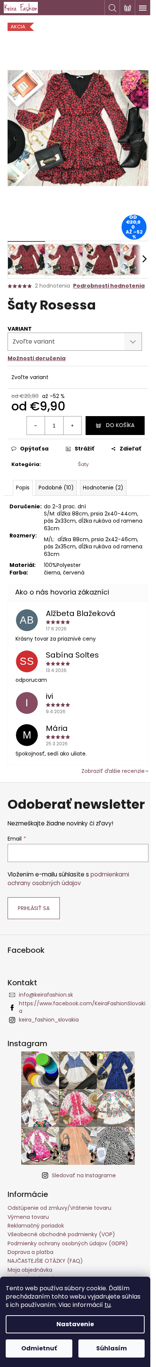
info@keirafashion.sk (46, 995)
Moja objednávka (30, 1270)
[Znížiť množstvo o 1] (36, 425)
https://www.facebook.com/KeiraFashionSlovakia (82, 1007)
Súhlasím (111, 1348)
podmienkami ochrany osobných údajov (68, 878)
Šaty (83, 464)
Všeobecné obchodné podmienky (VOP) (61, 1234)
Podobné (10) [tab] (56, 487)
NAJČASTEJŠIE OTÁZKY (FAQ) (45, 1261)
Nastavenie (75, 1324)
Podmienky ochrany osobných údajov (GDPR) (68, 1243)
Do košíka (120, 425)
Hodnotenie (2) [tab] (103, 487)
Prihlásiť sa (34, 908)
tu (108, 1304)
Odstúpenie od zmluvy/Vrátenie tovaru (59, 1208)
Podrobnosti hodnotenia (109, 286)
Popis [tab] (23, 487)
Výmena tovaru (28, 1217)
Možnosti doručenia (37, 358)
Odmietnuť (39, 1348)
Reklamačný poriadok (36, 1225)
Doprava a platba (30, 1252)
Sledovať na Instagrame (84, 1175)
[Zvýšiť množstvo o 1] (72, 425)
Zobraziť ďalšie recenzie (113, 771)
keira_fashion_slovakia (49, 1019)
